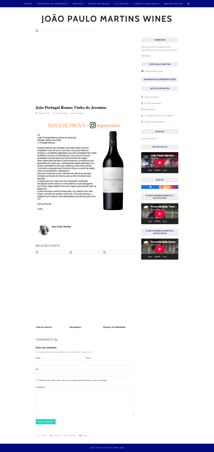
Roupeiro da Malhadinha (114, 327)
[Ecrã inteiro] (174, 170)
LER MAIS (145, 56)
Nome (39, 358)
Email (89, 358)
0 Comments (79, 113)
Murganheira (75, 327)
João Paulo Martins (61, 226)
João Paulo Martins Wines (107, 19)
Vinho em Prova (62, 113)
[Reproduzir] (145, 170)
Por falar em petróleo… (154, 103)
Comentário (41, 387)
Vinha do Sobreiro (44, 327)
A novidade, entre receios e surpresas (159, 115)
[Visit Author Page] (44, 229)
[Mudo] (169, 170)
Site (37, 369)
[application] (159, 162)
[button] (188, 3)
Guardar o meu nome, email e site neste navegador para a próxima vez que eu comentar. (73, 380)
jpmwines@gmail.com (154, 71)
